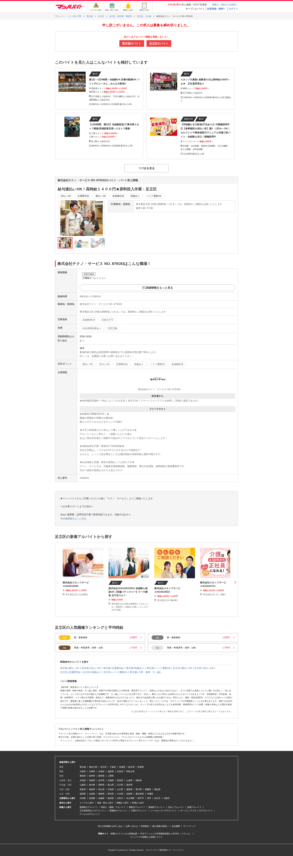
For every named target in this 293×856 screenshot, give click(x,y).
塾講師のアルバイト (89, 807)
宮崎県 (129, 794)
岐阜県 (92, 776)
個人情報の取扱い (160, 826)
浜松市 (120, 798)
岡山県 (101, 789)
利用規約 (145, 826)
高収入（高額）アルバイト (113, 807)
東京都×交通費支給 (113, 668)
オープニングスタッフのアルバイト (196, 810)
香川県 (139, 789)
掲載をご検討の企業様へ (225, 4)
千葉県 (113, 767)
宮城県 (111, 780)
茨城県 (122, 767)
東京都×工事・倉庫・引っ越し (146, 672)
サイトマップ (189, 826)
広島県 (111, 789)
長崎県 (101, 794)
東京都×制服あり (135, 668)
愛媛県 (148, 789)
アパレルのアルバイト (90, 814)
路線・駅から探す (105, 803)
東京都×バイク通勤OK (158, 668)
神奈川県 (93, 767)
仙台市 (157, 798)
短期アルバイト (194, 807)
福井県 (129, 785)
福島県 (139, 780)
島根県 (92, 789)
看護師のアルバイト (118, 810)
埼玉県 (103, 767)
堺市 (149, 798)
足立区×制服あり (92, 672)
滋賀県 (111, 771)
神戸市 (141, 798)
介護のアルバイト (139, 810)
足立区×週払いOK (182, 668)
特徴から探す (138, 803)
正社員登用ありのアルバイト (93, 810)
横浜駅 (111, 798)
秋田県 (120, 780)
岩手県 (101, 780)
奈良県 (120, 771)
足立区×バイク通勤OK (115, 672)
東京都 (83, 767)
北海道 (83, 780)
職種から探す (123, 803)
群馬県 (141, 767)
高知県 (157, 789)
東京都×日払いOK (91, 668)
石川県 (120, 785)
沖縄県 (150, 794)
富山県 (111, 785)
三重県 (111, 776)
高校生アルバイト (137, 807)
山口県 (120, 789)
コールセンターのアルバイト (163, 810)
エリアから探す (87, 803)
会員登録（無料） (216, 8)
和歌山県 (130, 771)
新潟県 (92, 785)
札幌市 (167, 798)
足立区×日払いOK (203, 668)
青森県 (92, 780)
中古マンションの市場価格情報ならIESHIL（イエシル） (165, 833)
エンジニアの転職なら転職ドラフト (146, 837)
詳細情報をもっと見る (159, 287)
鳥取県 (83, 789)
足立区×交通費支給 (70, 672)
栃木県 (131, 767)
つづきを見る (146, 168)
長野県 (101, 785)
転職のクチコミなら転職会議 (124, 833)
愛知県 (83, 776)
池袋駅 (101, 798)
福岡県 (83, 794)
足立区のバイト (158, 43)
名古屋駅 (130, 798)
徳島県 (129, 789)
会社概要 (176, 826)
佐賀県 (92, 794)
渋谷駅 (83, 798)
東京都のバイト (131, 43)
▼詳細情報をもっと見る (73, 518)
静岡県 (101, 776)
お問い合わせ (131, 826)
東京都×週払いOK (69, 668)
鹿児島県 (140, 794)
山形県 (129, 780)
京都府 (101, 771)
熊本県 (111, 794)
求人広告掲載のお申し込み (110, 826)
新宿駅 (92, 798)
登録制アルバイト (156, 807)
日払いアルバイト (176, 807)
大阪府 (83, 771)
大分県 (120, 794)
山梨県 (83, 785)
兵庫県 (92, 771)
